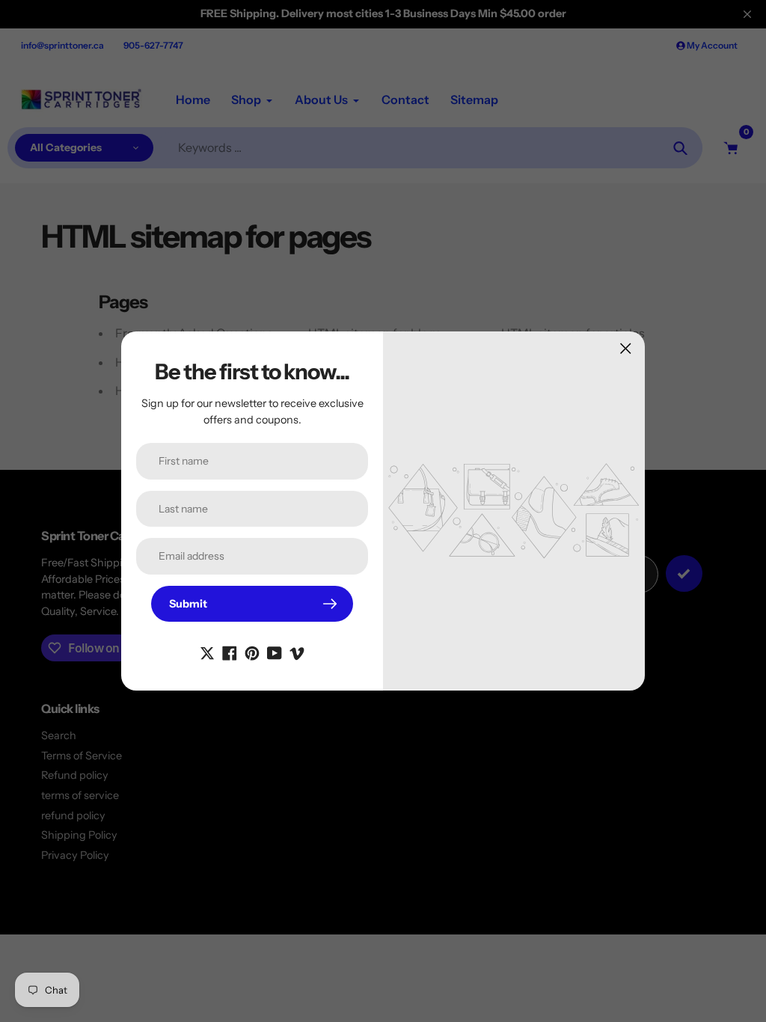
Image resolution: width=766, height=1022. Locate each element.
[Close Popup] (625, 348)
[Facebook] (229, 651)
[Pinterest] (252, 651)
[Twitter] (207, 651)
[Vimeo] (296, 651)
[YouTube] (274, 651)
